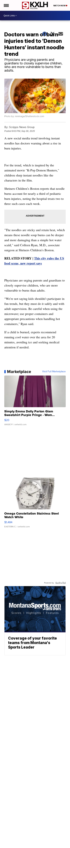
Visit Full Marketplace (54, 371)
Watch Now (59, 5)
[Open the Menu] (6, 5)
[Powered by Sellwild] (60, 583)
